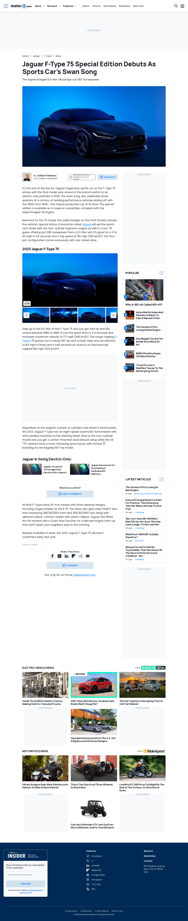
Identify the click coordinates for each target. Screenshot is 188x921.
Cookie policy (86, 911)
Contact (148, 861)
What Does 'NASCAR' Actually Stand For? (141, 536)
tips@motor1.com (84, 575)
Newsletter (124, 6)
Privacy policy (71, 911)
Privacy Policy (35, 890)
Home (25, 56)
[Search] (176, 6)
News (38, 6)
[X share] (59, 556)
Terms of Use (25, 892)
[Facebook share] (52, 556)
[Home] (21, 6)
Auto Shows (109, 6)
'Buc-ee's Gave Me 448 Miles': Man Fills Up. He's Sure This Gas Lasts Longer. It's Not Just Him (143, 521)
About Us (148, 851)
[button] (26, 315)
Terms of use (117, 911)
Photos (96, 6)
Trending (139, 512)
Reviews (52, 6)
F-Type (47, 56)
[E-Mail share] (87, 556)
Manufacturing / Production (148, 493)
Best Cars (138, 6)
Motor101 (139, 541)
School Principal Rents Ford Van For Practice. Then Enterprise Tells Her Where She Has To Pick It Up (143, 504)
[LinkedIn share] (66, 556)
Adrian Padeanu (46, 175)
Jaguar (36, 56)
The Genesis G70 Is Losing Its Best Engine (141, 489)
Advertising (149, 856)
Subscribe (25, 884)
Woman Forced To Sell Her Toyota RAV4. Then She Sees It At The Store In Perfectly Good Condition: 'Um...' (143, 551)
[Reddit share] (80, 556)
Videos (86, 6)
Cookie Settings (102, 911)
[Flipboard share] (73, 556)
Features (68, 6)
